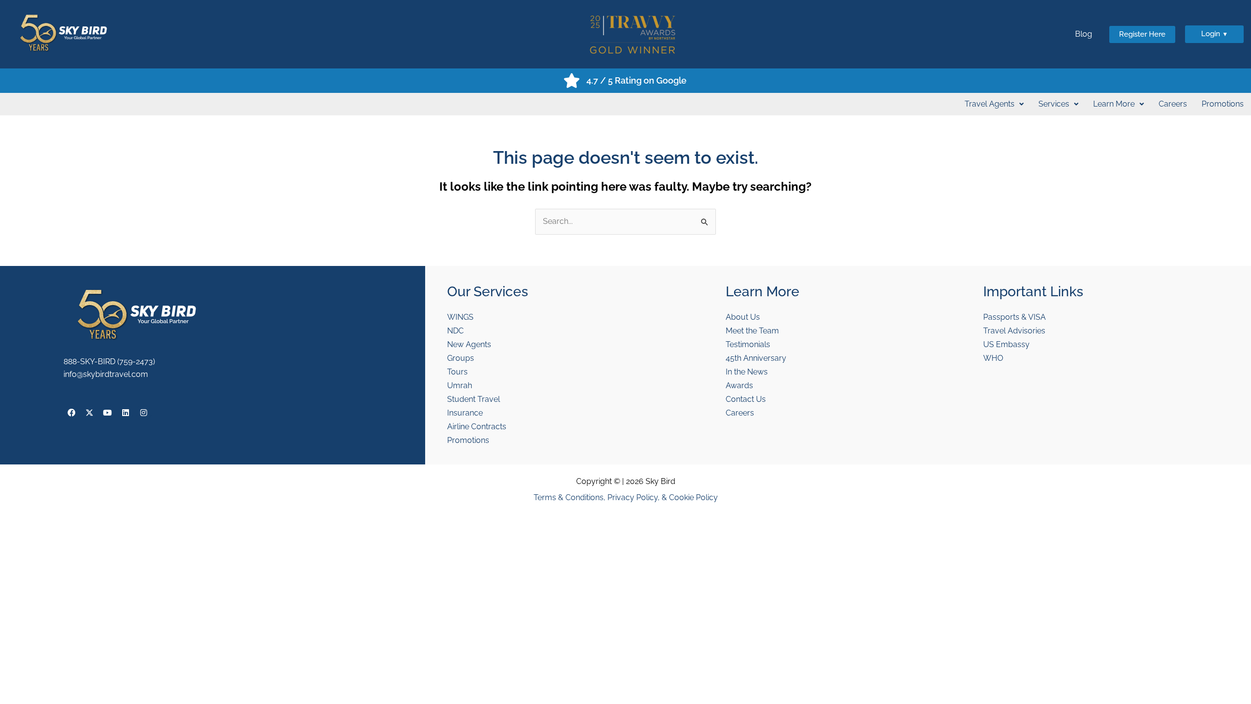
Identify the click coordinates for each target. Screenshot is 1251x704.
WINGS (460, 317)
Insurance (465, 413)
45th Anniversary (756, 358)
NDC (455, 330)
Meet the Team (752, 330)
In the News (747, 371)
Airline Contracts (476, 426)
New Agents (469, 344)
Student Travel (473, 399)
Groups (460, 358)
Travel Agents (989, 104)
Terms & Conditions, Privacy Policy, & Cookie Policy (626, 497)
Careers (1173, 104)
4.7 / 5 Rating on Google (636, 80)
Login (1214, 33)
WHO (993, 358)
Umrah (459, 385)
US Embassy (1006, 344)
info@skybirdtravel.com (106, 374)
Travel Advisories (1014, 330)
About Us (743, 317)
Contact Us (746, 399)
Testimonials (748, 344)
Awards (739, 385)
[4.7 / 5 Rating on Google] (571, 80)
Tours (457, 371)
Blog (1083, 34)
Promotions (1223, 104)
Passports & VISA (1014, 317)
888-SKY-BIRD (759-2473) (109, 361)
